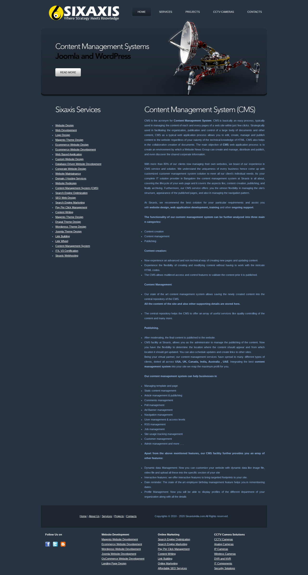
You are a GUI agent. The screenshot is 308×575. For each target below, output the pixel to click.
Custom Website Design (69, 159)
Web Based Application (68, 154)
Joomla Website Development (119, 553)
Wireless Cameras (225, 553)
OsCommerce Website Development (123, 558)
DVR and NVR (222, 558)
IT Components (223, 563)
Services (165, 11)
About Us (94, 516)
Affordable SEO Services (172, 568)
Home (142, 11)
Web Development (66, 130)
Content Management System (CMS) (76, 188)
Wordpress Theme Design (70, 226)
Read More (68, 72)
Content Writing (64, 212)
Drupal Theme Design (68, 221)
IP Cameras (221, 549)
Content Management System (72, 245)
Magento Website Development (120, 539)
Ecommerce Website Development (75, 149)
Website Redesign (66, 183)
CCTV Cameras (223, 11)
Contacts (254, 11)
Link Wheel (61, 241)
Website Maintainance (68, 173)
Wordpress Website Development (121, 549)
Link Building (62, 236)
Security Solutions (224, 568)
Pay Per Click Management (71, 207)
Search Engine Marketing (70, 202)
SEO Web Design (65, 197)
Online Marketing (168, 563)
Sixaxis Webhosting (66, 255)
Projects (193, 11)
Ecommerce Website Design (72, 144)
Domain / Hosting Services (70, 178)
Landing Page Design (114, 563)
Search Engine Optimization (71, 192)
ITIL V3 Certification (66, 250)
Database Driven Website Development (78, 163)
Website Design (64, 125)
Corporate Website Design (70, 168)
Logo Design (62, 135)
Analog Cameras (224, 544)
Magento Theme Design (69, 139)
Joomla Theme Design (68, 231)
